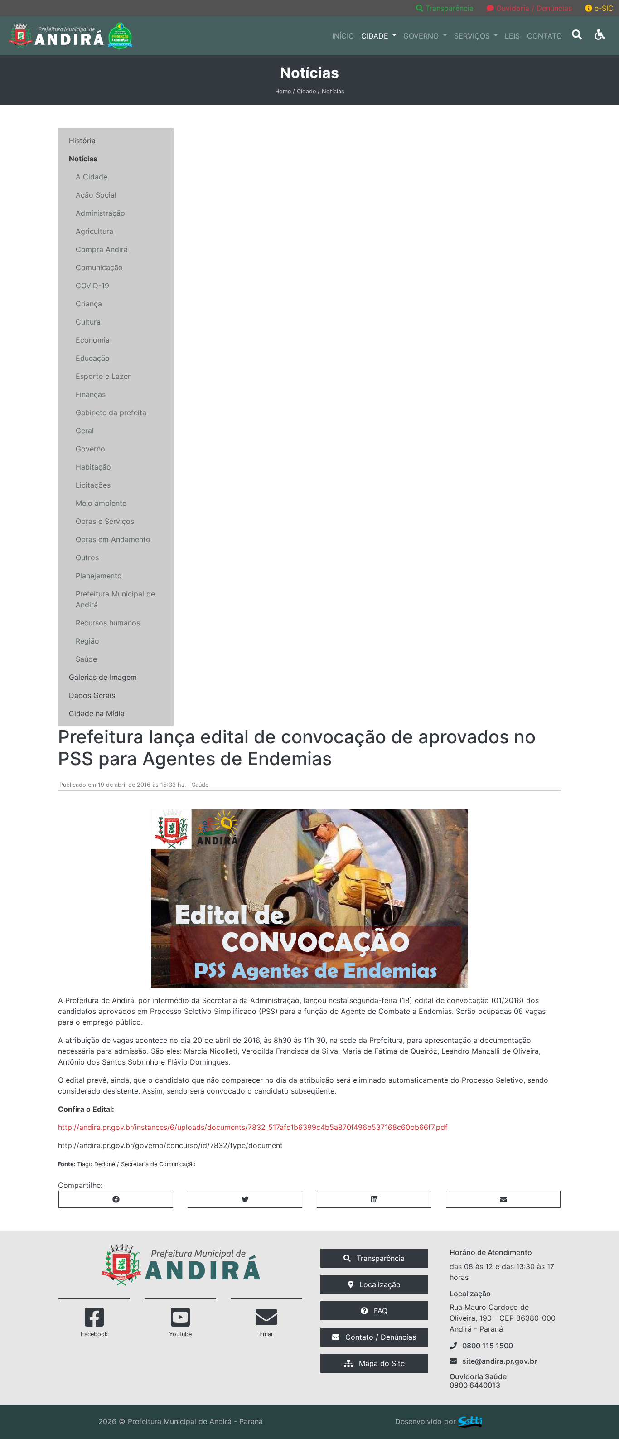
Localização (379, 1284)
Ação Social (96, 194)
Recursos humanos (108, 622)
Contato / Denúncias (379, 1337)
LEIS (512, 35)
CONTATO (544, 35)
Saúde (86, 659)
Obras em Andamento (113, 539)
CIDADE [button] (376, 35)
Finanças (91, 394)
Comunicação (99, 267)
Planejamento (99, 575)
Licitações (93, 484)
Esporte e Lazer (103, 376)
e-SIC (603, 8)
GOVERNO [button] (422, 35)
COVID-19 (92, 285)
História (82, 140)
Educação (93, 358)
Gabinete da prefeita (111, 412)
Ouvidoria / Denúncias (533, 8)
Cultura (88, 321)
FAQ (379, 1310)
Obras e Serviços (105, 521)
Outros (87, 557)
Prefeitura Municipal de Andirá (115, 599)
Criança (89, 303)
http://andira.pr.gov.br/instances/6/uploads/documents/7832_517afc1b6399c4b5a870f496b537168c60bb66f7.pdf (253, 1127)
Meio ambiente (101, 503)
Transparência (449, 8)
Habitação (93, 466)
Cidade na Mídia (97, 713)
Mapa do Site (381, 1363)
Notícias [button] (83, 158)
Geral (85, 430)
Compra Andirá (102, 249)
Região (87, 640)
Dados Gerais (92, 695)
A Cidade (91, 176)
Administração (100, 213)
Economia (93, 339)
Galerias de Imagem (103, 677)
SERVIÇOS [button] (473, 35)
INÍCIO (343, 35)
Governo (90, 448)
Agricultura (94, 231)
